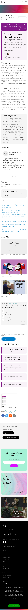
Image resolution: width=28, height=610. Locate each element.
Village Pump (6, 426)
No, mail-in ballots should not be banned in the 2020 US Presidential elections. (14, 25)
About (4, 550)
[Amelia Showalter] (8, 54)
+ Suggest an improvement (8, 339)
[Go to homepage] (3, 2)
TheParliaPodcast (7, 479)
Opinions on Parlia (7, 566)
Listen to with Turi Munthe (18, 491)
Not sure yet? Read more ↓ (14, 303)
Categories (5, 555)
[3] (9, 124)
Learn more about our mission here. (11, 539)
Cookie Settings (14, 601)
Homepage (5, 552)
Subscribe (14, 465)
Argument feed (6, 559)
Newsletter (5, 583)
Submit (23, 322)
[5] (10, 142)
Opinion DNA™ (6, 568)
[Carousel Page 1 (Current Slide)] (12, 176)
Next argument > (16, 57)
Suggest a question (8, 433)
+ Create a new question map (11, 437)
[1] (18, 73)
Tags (4, 561)
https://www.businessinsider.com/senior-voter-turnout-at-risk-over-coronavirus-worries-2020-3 (14, 216)
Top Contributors (7, 429)
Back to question (22, 17)
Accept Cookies (14, 605)
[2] (4, 75)
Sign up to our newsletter (14, 459)
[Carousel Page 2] (15, 176)
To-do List (14, 426)
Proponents (5, 563)
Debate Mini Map (12, 407)
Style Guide (5, 581)
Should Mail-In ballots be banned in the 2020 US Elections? (8, 18)
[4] (21, 130)
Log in (7, 184)
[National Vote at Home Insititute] (5, 54)
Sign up (3, 184)
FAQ (4, 579)
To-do (4, 573)
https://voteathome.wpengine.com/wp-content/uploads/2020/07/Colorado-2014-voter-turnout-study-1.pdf (14, 205)
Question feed (6, 557)
